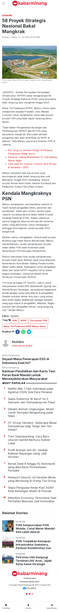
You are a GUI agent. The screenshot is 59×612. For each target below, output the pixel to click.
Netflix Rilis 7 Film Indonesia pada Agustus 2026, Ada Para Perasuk (30, 390)
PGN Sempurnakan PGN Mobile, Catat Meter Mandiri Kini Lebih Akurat (35, 528)
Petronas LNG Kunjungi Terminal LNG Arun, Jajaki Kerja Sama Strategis (34, 561)
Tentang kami (29, 578)
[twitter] (29, 332)
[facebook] (17, 332)
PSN (14, 320)
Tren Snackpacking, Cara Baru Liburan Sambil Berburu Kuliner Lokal (29, 440)
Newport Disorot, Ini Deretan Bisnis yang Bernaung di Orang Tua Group (32, 479)
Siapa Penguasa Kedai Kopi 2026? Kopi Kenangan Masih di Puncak (31, 489)
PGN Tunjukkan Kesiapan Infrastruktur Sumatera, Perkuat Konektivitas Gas (33, 544)
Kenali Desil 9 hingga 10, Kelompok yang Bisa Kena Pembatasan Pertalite (31, 467)
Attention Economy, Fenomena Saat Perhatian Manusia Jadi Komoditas (32, 499)
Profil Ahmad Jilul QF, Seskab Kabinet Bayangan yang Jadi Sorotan (28, 453)
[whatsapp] (23, 332)
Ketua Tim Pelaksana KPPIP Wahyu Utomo (25, 326)
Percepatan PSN (38, 320)
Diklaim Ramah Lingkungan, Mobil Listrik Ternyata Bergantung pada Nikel (31, 412)
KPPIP (23, 320)
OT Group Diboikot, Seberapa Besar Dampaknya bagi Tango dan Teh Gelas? (32, 426)
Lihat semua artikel (22, 345)
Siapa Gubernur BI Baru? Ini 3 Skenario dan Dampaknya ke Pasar (31, 400)
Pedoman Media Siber (29, 581)
